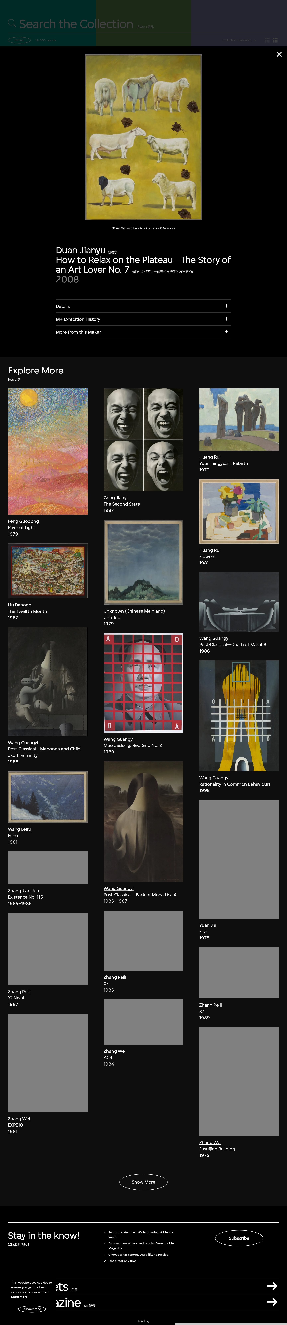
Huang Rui (209, 457)
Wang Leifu (19, 829)
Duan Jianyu (81, 250)
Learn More (19, 1297)
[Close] (279, 54)
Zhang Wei (19, 1118)
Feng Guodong (23, 521)
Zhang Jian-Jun (23, 890)
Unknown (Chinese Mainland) (134, 611)
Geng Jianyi (115, 497)
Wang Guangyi (23, 742)
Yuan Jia (207, 925)
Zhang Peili (19, 991)
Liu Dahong (19, 605)
